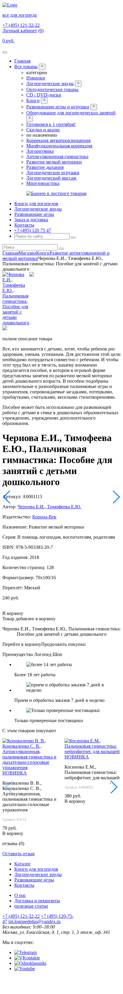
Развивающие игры (34, 214)
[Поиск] (73, 238)
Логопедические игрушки (52, 172)
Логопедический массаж (51, 177)
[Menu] (4, 52)
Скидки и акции (43, 129)
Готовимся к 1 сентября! (51, 124)
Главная (22, 60)
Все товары (26, 66)
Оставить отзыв (18, 853)
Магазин (27, 252)
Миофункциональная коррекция (59, 145)
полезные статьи (31, 906)
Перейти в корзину (21, 644)
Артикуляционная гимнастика (57, 156)
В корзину (12, 613)
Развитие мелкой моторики (54, 161)
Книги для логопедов (36, 203)
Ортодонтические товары (52, 89)
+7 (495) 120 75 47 (32, 230)
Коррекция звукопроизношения (58, 140)
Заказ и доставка (31, 219)
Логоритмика (40, 151)
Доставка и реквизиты (37, 900)
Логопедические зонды (50, 83)
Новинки (35, 77)
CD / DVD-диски (43, 94)
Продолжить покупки (63, 644)
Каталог (22, 863)
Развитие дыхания (45, 167)
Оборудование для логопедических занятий (71, 112)
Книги (33, 100)
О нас (20, 895)
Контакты (24, 225)
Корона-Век (44, 516)
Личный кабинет (19, 30)
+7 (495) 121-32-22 (21, 25)
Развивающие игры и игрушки (57, 106)
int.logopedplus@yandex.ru (34, 921)
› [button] (110, 783)
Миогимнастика (42, 183)
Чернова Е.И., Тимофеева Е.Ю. (49, 506)
